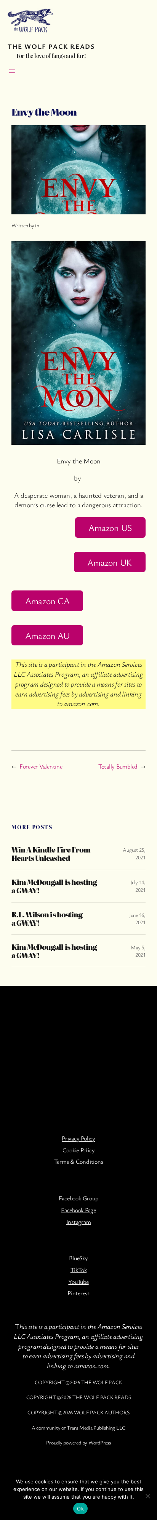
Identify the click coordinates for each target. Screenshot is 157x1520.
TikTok (78, 1270)
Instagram (78, 1222)
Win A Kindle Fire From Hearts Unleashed (50, 853)
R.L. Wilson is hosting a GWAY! (46, 918)
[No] (147, 1496)
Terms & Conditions (78, 1161)
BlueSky (78, 1258)
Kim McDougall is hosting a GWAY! (54, 886)
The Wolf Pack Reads (51, 46)
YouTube (78, 1281)
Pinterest (78, 1293)
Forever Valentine (40, 766)
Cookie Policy (78, 1150)
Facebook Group (79, 1198)
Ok (80, 1509)
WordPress (99, 1442)
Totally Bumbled (118, 766)
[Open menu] (12, 71)
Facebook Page (78, 1210)
